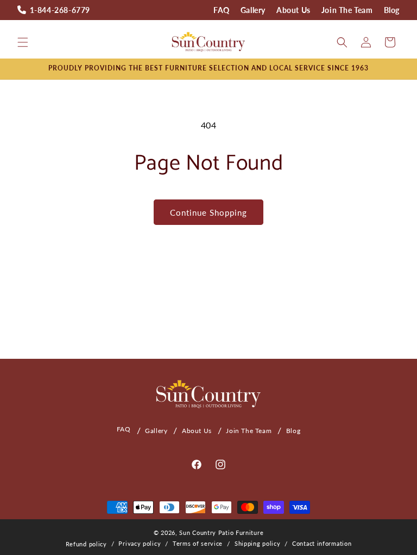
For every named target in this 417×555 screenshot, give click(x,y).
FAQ (221, 10)
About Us (293, 10)
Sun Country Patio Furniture (221, 532)
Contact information (321, 543)
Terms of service (198, 543)
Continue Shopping (208, 212)
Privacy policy (139, 543)
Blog (392, 10)
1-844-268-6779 (60, 10)
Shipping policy (258, 543)
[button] (23, 42)
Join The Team (347, 10)
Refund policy (86, 543)
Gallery (253, 10)
